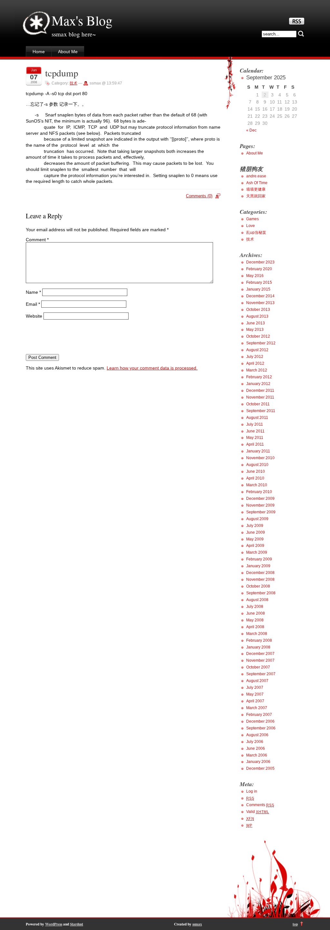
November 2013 (260, 303)
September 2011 (260, 411)
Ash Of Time (256, 183)
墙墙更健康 (256, 189)
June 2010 (255, 471)
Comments (260, 805)
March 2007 (256, 708)
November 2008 (260, 579)
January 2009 (258, 566)
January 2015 (258, 289)
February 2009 (259, 559)
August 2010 (257, 464)
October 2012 (258, 336)
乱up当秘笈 (256, 232)
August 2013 (257, 316)
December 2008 (260, 572)
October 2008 (258, 586)
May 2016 (255, 275)
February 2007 (259, 714)
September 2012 (261, 343)
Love (250, 225)
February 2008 (259, 640)
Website (34, 315)
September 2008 (261, 593)
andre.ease (256, 176)
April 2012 (255, 363)
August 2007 (257, 680)
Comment (37, 239)
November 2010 (260, 458)
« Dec (251, 130)
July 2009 (254, 525)
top (295, 924)
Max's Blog (82, 20)
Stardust (76, 924)
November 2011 (260, 397)
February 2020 (259, 269)
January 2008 (258, 647)
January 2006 (258, 761)
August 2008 (257, 600)
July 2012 (254, 356)
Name (33, 292)
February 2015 (259, 282)
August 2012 (257, 350)
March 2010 (256, 485)
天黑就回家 (256, 196)
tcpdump (61, 72)
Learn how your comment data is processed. (152, 368)
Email (33, 304)
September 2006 (261, 728)
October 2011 (258, 404)
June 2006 (255, 748)
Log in (251, 791)
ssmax (197, 924)
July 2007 (254, 687)
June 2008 (255, 613)
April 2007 (255, 701)
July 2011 (254, 424)
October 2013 (258, 309)
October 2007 (258, 667)
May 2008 (255, 620)
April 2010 (255, 478)
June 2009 (255, 532)
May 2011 (254, 437)
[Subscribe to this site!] (296, 22)
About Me (68, 51)
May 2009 (255, 539)
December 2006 (260, 721)
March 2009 (256, 552)
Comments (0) (199, 195)
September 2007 (261, 674)
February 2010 (259, 492)
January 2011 (258, 451)
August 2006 (257, 735)
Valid (257, 811)
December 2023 (260, 262)
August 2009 (257, 519)
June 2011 (255, 431)
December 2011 (260, 390)
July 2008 (254, 606)
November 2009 (260, 505)
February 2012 (259, 377)
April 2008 (255, 627)
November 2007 (260, 660)
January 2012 (258, 383)
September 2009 (261, 512)
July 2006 (254, 741)
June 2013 (255, 323)
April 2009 (255, 545)
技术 (73, 83)
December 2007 (260, 653)
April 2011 (255, 444)
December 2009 (260, 498)
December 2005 (260, 768)
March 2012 (256, 370)
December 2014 (260, 296)
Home (39, 51)
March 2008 (256, 633)
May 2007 (255, 694)
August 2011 (257, 417)
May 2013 (255, 329)
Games (252, 219)
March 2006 (256, 755)
